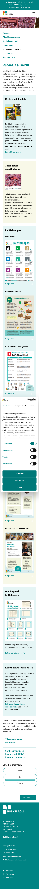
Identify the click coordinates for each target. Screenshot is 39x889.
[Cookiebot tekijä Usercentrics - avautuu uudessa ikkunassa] (28, 399)
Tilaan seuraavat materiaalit (13, 741)
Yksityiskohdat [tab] (20, 406)
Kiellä (19, 487)
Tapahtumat (8, 45)
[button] (20, 770)
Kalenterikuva (9, 57)
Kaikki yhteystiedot (10, 837)
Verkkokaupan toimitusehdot (14, 860)
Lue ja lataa (9, 284)
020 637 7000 (15, 5)
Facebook (10, 870)
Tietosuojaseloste (10, 849)
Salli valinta (19, 480)
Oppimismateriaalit (11, 41)
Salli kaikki (19, 473)
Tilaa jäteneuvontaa (11, 37)
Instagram (10, 874)
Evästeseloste (8, 853)
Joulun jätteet (10, 53)
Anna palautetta (9, 846)
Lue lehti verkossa (13, 152)
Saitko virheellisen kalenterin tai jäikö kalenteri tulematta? (15, 754)
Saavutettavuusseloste (12, 856)
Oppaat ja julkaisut (11, 49)
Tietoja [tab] (32, 406)
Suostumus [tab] (6, 406)
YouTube (9, 877)
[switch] (33, 450)
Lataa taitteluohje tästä (15, 653)
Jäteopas (6, 33)
